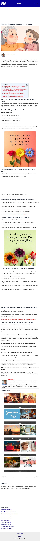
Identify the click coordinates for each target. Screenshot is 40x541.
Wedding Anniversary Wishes (7, 526)
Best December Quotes (6, 509)
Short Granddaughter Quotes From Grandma (12, 87)
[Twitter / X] (22, 3)
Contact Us (20, 536)
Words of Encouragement (6, 528)
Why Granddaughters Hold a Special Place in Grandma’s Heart (14, 86)
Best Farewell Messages (6, 516)
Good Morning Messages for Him (8, 511)
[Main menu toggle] (38, 3)
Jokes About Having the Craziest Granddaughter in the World (14, 89)
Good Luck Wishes (5, 520)
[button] (34, 3)
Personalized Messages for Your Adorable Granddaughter (14, 94)
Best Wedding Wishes (6, 524)
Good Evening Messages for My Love (9, 513)
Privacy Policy (20, 533)
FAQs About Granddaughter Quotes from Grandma (12, 96)
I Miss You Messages (6, 522)
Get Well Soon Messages (6, 518)
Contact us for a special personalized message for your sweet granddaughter (18, 319)
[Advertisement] (20, 14)
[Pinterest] (18, 3)
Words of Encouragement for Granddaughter (16, 214)
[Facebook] (20, 3)
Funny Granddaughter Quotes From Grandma (11, 92)
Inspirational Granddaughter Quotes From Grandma (12, 90)
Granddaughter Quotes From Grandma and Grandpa (12, 93)
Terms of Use (20, 535)
